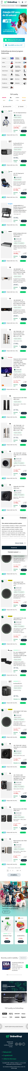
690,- (16, 703)
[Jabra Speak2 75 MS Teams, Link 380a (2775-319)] (6, 593)
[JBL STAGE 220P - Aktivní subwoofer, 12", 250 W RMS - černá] (6, 753)
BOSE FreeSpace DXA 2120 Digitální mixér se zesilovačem (19, 234)
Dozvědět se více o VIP (15, 45)
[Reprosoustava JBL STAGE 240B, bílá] (6, 850)
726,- (16, 675)
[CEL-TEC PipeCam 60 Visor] (6, 121)
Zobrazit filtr (8, 106)
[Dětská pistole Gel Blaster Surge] (7, 925)
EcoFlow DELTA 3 (17, 683)
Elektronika (18, 5)
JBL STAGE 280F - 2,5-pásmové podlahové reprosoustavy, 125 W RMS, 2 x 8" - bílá (18, 334)
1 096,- (16, 351)
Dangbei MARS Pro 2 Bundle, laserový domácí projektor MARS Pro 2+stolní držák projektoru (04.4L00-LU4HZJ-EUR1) (19, 209)
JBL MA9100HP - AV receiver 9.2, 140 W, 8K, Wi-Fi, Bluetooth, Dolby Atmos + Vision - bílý (19, 271)
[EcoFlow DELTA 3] (6, 690)
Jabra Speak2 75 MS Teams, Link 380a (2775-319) (19, 583)
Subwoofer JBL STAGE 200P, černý (18, 487)
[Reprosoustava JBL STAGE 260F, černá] (6, 405)
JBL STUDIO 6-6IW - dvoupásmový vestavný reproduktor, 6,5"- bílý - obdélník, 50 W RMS (19, 777)
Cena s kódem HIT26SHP (17, 758)
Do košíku (24, 131)
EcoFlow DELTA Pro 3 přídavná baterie (18, 144)
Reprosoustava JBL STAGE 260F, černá (20, 398)
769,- (16, 478)
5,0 (17, 650)
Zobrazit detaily (19, 543)
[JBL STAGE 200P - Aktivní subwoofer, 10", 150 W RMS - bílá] (6, 463)
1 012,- (16, 389)
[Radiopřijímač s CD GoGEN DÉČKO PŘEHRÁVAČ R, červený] (21, 925)
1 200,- (16, 292)
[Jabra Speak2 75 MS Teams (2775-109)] (6, 721)
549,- (16, 832)
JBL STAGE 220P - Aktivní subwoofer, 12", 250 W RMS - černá (20, 747)
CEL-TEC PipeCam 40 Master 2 (18, 174)
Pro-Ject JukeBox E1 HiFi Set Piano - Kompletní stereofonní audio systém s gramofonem (19, 654)
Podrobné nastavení (13, 552)
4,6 (7, 933)
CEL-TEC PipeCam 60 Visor (19, 113)
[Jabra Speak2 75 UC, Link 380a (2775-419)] (6, 628)
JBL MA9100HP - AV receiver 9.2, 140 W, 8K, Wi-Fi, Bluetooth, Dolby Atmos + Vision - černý (19, 302)
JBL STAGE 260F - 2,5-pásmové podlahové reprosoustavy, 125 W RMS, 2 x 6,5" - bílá (18, 428)
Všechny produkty (23, 5)
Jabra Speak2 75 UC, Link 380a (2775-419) (19, 618)
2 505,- (16, 165)
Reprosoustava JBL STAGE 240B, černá (20, 809)
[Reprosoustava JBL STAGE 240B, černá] (6, 818)
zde (16, 1068)
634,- (16, 800)
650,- (16, 767)
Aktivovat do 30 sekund (15, 40)
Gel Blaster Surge (7, 936)
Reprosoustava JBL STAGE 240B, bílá (20, 841)
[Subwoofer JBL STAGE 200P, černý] (6, 496)
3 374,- (16, 135)
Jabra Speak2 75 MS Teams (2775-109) (20, 712)
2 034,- (16, 197)
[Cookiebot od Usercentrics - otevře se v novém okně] (20, 518)
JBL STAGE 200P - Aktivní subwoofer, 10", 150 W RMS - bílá (20, 454)
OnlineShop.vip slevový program (7, 5)
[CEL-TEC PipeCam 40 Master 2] (6, 183)
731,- (16, 574)
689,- (16, 737)
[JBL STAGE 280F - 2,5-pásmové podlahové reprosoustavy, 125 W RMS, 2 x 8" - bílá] (6, 338)
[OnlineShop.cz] (10, 2)
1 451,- (16, 261)
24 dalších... (14, 875)
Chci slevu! (23, 135)
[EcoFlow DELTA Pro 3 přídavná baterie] (6, 151)
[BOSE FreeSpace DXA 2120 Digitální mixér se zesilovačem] (6, 244)
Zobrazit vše (23, 958)
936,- (16, 417)
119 (17, 870)
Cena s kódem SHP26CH (17, 126)
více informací (15, 970)
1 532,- (16, 225)
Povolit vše (14, 547)
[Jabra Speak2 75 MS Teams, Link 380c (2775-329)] (6, 557)
